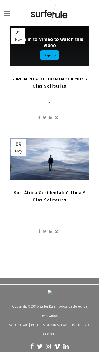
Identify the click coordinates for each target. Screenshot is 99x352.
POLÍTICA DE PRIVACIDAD (50, 325)
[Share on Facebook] (39, 117)
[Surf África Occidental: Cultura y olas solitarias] (49, 159)
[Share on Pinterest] (56, 117)
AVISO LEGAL (18, 325)
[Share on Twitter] (44, 117)
